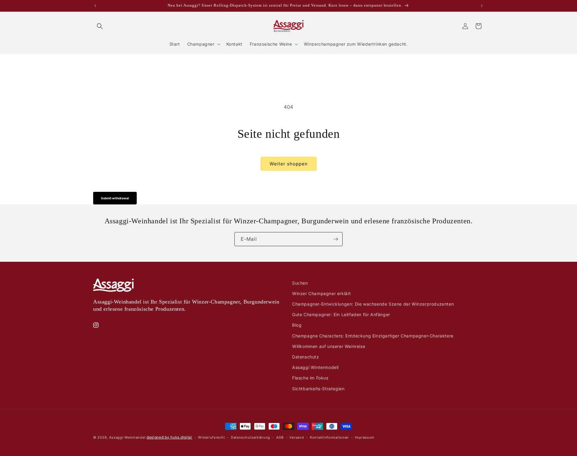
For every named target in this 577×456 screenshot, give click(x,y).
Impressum (364, 437)
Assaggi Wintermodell (315, 367)
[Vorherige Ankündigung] (95, 5)
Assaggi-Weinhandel (127, 437)
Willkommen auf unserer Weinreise (328, 346)
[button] (99, 26)
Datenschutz (305, 356)
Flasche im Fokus (310, 377)
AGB (280, 437)
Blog (296, 325)
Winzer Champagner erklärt (321, 293)
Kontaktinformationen (329, 437)
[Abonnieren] (335, 239)
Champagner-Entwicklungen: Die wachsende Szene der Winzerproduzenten (373, 304)
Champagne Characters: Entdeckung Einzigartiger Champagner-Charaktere (372, 335)
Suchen (300, 282)
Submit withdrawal (115, 198)
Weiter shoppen (289, 164)
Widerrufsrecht (211, 437)
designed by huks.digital (169, 437)
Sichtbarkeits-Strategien (318, 388)
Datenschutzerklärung (250, 437)
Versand (296, 437)
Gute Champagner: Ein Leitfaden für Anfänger (341, 314)
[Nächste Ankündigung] (481, 5)
